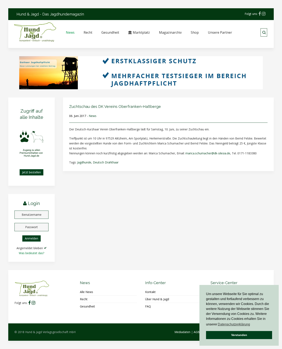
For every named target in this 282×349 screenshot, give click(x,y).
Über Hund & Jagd (157, 299)
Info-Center (155, 283)
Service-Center (224, 283)
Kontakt (150, 292)
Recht (88, 32)
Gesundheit (110, 32)
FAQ (148, 306)
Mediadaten (182, 332)
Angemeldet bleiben (30, 248)
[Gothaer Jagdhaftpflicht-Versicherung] (141, 72)
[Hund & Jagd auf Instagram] (263, 14)
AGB (197, 332)
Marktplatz (141, 32)
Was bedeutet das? (31, 253)
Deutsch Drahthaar (105, 162)
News (70, 32)
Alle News (86, 292)
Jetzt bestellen (31, 172)
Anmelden (31, 238)
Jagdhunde (84, 162)
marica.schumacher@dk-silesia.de (207, 153)
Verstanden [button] (239, 335)
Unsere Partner (220, 32)
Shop (195, 32)
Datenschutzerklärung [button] (234, 324)
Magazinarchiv (170, 32)
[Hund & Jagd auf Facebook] (259, 14)
